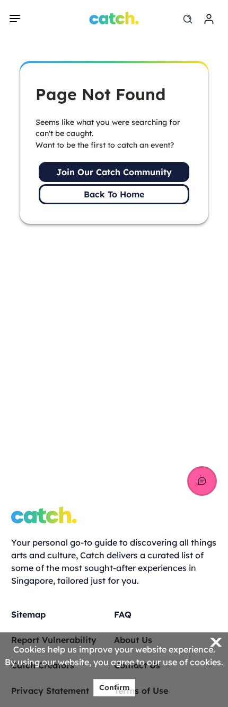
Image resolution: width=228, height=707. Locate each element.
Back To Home (114, 194)
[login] (209, 19)
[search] (187, 19)
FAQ (122, 614)
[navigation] (14, 18)
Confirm (114, 687)
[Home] (114, 18)
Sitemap (28, 614)
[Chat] (202, 481)
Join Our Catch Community (114, 172)
